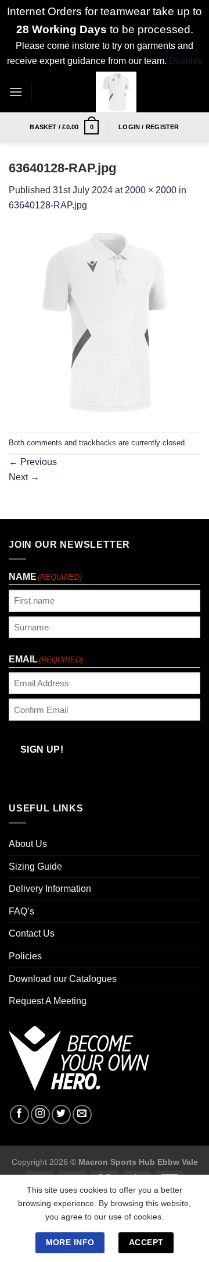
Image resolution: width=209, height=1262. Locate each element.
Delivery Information (50, 889)
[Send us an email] (82, 1114)
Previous (33, 462)
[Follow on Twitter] (61, 1114)
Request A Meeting (48, 1001)
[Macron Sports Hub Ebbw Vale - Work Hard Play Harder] (116, 92)
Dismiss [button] (185, 61)
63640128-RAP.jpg (48, 205)
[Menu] (16, 91)
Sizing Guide (35, 866)
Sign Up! (42, 749)
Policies (25, 956)
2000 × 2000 (150, 190)
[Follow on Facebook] (19, 1114)
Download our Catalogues (63, 979)
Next (24, 477)
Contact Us (32, 933)
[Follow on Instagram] (40, 1114)
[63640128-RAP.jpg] (104, 322)
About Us (28, 844)
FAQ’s (21, 911)
